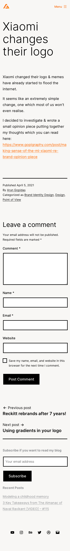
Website (9, 338)
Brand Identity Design (39, 195)
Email (8, 315)
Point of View (12, 199)
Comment (11, 248)
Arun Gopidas (16, 190)
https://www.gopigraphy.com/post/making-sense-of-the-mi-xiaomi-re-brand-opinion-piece (34, 151)
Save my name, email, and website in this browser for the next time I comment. (37, 363)
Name (8, 293)
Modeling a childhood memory (26, 496)
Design (60, 195)
